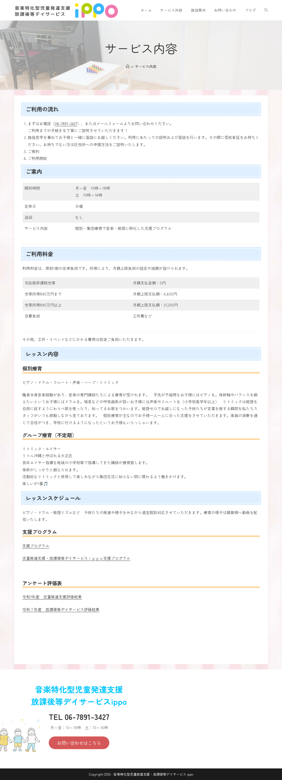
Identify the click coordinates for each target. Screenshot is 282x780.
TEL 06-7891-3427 (79, 716)
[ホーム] (127, 66)
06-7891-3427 (66, 123)
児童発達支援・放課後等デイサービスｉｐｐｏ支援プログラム (76, 558)
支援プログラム (35, 545)
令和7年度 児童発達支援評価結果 (52, 596)
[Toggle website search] (266, 10)
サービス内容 (145, 66)
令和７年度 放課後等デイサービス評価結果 (60, 609)
